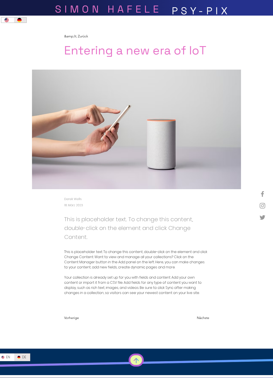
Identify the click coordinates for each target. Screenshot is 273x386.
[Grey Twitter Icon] (262, 217)
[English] (7, 20)
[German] (20, 20)
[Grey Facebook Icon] (262, 194)
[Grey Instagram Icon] (262, 205)
